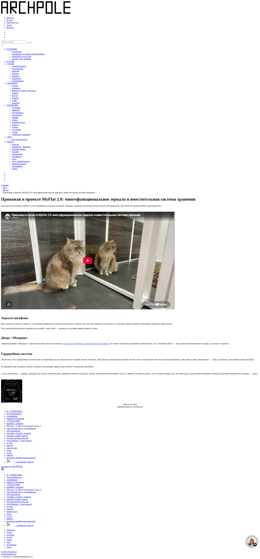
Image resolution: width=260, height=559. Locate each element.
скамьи (15, 93)
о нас (8, 450)
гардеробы (17, 115)
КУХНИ (10, 61)
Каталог (10, 18)
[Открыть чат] (252, 541)
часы (14, 159)
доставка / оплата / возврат (18, 433)
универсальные (19, 66)
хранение (10, 530)
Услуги (9, 20)
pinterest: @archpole (15, 418)
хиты (8, 547)
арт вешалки (17, 112)
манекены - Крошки (21, 147)
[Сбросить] (28, 42)
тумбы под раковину (21, 134)
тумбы (15, 127)
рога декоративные (21, 161)
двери (14, 169)
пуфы (14, 100)
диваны (15, 98)
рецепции (16, 78)
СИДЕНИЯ (11, 83)
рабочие (15, 71)
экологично (11, 448)
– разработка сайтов (23, 462)
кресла (15, 95)
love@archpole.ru (14, 414)
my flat (9, 443)
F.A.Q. (9, 453)
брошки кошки (19, 149)
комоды (15, 125)
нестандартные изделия (17, 438)
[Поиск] (30, 42)
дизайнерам (11, 416)
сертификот (17, 166)
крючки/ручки (18, 122)
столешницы (18, 81)
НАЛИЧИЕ (11, 49)
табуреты (16, 88)
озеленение (17, 154)
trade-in (9, 445)
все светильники (19, 139)
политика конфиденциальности (21, 458)
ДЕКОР (10, 142)
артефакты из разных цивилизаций (28, 54)
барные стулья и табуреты (24, 90)
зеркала (15, 144)
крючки (15, 151)
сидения (10, 535)
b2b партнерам (13, 431)
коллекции (11, 545)
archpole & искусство (21, 56)
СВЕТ (9, 137)
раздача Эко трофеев (21, 59)
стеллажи (16, 108)
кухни (15, 132)
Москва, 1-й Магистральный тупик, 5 (23, 489)
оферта (9, 455)
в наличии (17, 51)
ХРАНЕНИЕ (12, 105)
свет (8, 542)
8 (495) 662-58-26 (9, 552)
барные (15, 73)
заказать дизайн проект (17, 436)
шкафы (15, 117)
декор (9, 540)
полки (15, 120)
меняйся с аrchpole (14, 423)
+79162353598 (13, 421)
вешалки (16, 110)
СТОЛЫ (10, 64)
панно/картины (19, 164)
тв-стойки (16, 129)
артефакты (17, 156)
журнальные (17, 69)
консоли (16, 76)
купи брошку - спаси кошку (19, 440)
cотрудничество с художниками (21, 428)
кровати (15, 103)
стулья (15, 86)
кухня (9, 537)
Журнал (10, 27)
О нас (9, 25)
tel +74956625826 (14, 411)
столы (9, 532)
